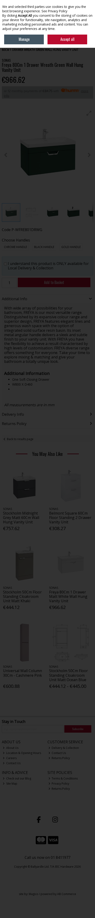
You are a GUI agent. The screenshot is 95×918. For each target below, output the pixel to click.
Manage (24, 39)
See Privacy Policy (54, 11)
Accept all (67, 39)
